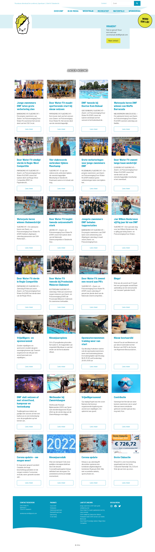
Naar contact (113, 41)
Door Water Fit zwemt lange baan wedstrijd (125, 161)
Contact (103, 3)
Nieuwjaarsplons (58, 337)
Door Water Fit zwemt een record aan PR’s (93, 280)
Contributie (120, 397)
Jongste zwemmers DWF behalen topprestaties (92, 222)
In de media (73, 11)
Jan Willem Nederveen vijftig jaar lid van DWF (126, 220)
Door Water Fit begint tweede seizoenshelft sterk (61, 222)
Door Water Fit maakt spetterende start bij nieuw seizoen (60, 106)
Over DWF (58, 11)
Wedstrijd (88, 11)
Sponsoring (134, 11)
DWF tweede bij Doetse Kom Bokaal (92, 104)
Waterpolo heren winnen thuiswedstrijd (28, 220)
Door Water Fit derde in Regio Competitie (28, 280)
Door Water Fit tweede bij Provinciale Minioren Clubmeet (61, 281)
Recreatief (103, 11)
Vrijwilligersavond (91, 397)
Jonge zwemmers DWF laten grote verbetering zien (26, 106)
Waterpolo (118, 11)
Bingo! (117, 278)
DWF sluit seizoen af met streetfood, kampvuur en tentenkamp (28, 401)
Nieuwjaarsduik (57, 457)
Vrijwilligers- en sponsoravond (25, 339)
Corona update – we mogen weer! (27, 459)
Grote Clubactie (122, 457)
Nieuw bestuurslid (123, 337)
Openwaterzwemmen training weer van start (93, 341)
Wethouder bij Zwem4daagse (57, 398)
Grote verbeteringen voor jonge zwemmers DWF (93, 163)
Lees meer (29, 129)
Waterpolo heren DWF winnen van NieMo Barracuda (125, 106)
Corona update (89, 457)
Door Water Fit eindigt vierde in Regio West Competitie (29, 163)
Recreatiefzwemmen (56, 512)
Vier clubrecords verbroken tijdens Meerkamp (58, 163)
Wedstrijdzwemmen (56, 510)
